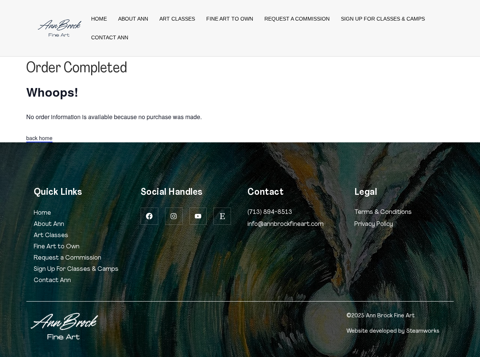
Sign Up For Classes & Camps (383, 19)
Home (99, 19)
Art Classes (177, 19)
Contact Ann (109, 37)
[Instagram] (174, 216)
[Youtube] (198, 216)
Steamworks (423, 331)
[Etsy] (222, 216)
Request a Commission (297, 19)
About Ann (133, 19)
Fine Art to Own (229, 19)
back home (39, 138)
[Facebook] (149, 216)
